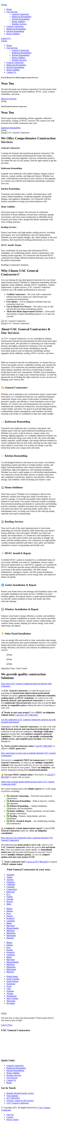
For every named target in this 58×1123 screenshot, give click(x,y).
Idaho (8, 904)
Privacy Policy (12, 1119)
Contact (9, 1117)
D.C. (8, 894)
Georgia (9, 899)
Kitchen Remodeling (21, 19)
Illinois (9, 908)
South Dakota (12, 981)
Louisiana (10, 921)
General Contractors (20, 14)
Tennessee (10, 984)
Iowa (8, 913)
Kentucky (10, 918)
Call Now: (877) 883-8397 (26, 715)
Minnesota (10, 933)
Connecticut (11, 889)
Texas (8, 986)
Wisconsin (10, 1001)
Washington (11, 996)
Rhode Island (12, 976)
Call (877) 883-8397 (43, 746)
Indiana (9, 911)
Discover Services (8, 99)
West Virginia (12, 998)
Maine (9, 923)
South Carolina (12, 979)
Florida (9, 896)
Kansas (9, 916)
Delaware (10, 892)
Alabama (10, 874)
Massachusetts (12, 928)
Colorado (10, 887)
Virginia (9, 993)
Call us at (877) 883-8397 (37, 862)
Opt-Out (10, 1115)
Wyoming (10, 1003)
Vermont (10, 991)
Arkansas (10, 882)
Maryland (10, 926)
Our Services (12, 12)
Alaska (9, 877)
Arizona (9, 879)
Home (9, 9)
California (10, 884)
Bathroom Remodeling (21, 16)
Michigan (10, 930)
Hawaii (9, 901)
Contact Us (6, 38)
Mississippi (11, 935)
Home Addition (18, 21)
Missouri (10, 938)
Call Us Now (6, 1025)
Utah (8, 988)
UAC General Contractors (17, 1103)
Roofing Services (19, 24)
